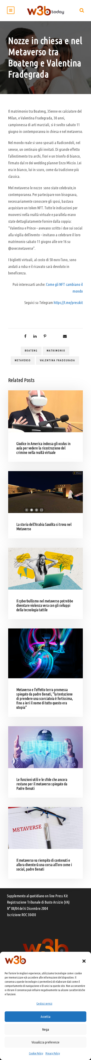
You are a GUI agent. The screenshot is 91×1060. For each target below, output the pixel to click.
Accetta (45, 1017)
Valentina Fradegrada (57, 360)
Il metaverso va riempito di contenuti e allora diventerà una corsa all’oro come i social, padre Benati (44, 864)
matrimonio (56, 350)
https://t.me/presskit (68, 302)
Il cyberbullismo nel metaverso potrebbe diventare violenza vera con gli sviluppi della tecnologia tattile (44, 605)
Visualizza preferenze (46, 1042)
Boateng (31, 350)
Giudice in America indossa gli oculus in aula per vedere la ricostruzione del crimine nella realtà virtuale (43, 448)
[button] (84, 961)
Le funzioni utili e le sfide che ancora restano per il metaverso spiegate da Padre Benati (41, 783)
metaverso (23, 360)
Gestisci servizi (44, 1003)
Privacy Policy (53, 1053)
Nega (45, 1029)
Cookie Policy (36, 1053)
